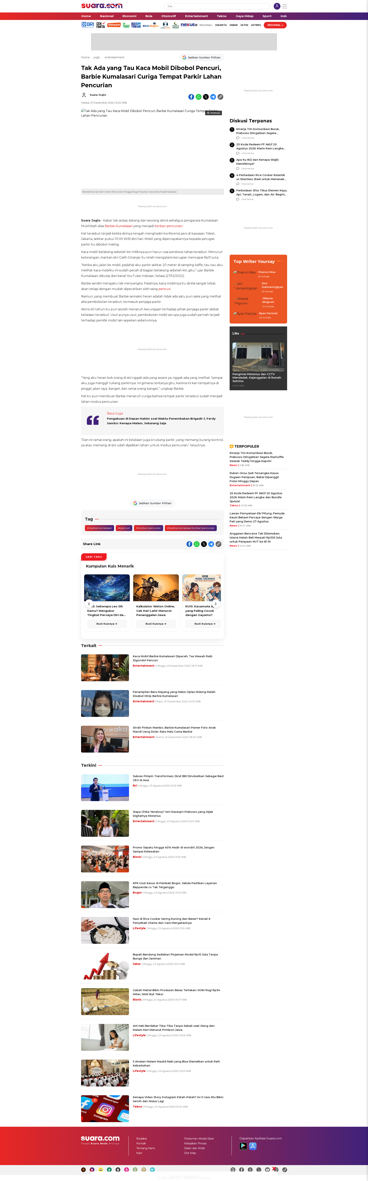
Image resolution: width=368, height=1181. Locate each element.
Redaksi (141, 1138)
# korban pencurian (148, 528)
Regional (274, 25)
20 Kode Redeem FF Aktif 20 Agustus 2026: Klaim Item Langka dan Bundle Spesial (259, 148)
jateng (256, 25)
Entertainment (196, 16)
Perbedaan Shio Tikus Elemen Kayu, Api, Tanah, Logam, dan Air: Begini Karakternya (261, 194)
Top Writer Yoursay (254, 261)
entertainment (114, 57)
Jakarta (221, 25)
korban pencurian (168, 226)
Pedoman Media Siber (199, 1138)
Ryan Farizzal (268, 313)
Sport (267, 16)
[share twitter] (205, 96)
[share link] (220, 96)
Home (86, 16)
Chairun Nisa (266, 271)
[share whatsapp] (198, 96)
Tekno (222, 16)
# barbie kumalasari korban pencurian (190, 528)
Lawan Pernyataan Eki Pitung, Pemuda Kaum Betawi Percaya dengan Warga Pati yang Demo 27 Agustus (257, 517)
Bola (148, 16)
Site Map (190, 1153)
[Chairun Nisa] (244, 274)
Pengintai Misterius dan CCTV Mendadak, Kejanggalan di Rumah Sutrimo (256, 377)
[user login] (277, 6)
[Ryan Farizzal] (245, 315)
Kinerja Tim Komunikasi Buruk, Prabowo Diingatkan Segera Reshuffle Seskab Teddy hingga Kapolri (257, 457)
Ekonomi (129, 16)
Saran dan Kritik (194, 1148)
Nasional (106, 16)
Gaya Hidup (245, 16)
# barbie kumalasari (99, 528)
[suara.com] (102, 7)
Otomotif (168, 16)
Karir (139, 1153)
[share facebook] (191, 96)
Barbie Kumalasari (118, 226)
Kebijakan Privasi (195, 1143)
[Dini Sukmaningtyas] (246, 288)
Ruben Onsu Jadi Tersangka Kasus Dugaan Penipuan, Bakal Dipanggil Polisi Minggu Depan (254, 477)
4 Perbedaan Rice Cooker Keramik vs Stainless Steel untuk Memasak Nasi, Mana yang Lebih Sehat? (260, 179)
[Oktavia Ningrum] (246, 302)
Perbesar (215, 113)
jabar (233, 25)
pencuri (165, 289)
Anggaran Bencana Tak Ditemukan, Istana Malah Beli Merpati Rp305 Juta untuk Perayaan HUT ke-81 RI (256, 537)
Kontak (141, 1143)
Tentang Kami (145, 1148)
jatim (244, 25)
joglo (97, 57)
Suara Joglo (98, 94)
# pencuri (124, 528)
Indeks (286, 16)
